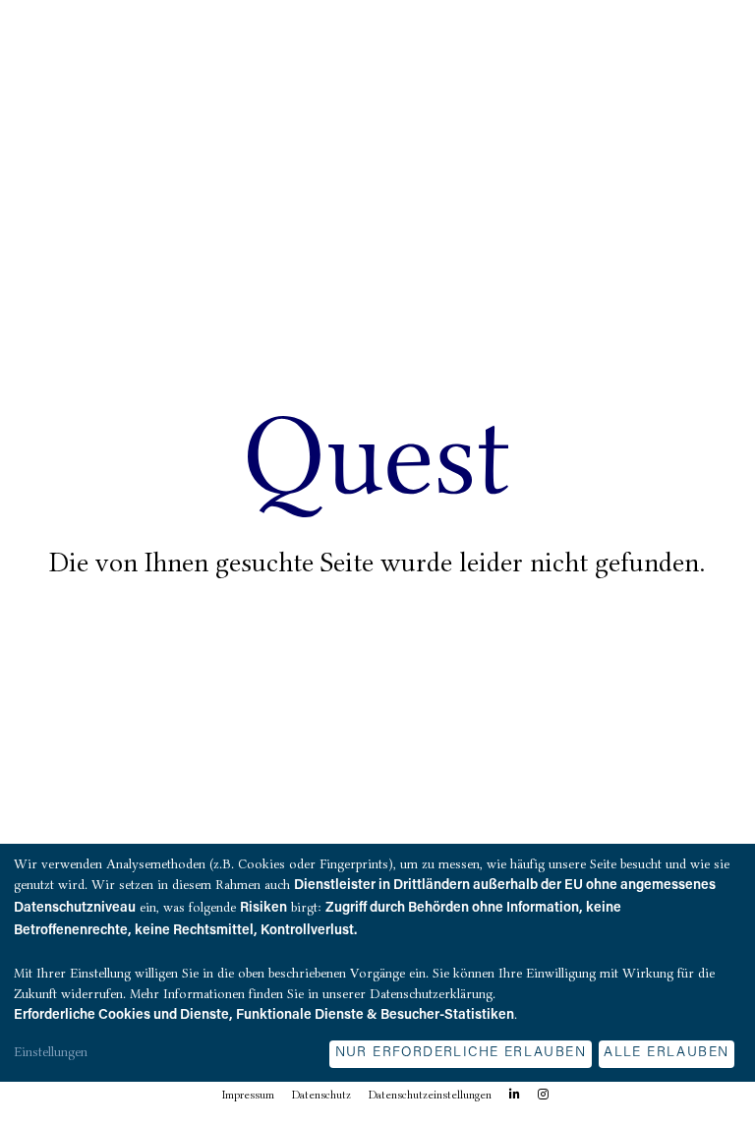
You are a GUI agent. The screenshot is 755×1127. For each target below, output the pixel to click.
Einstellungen (50, 1051)
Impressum (248, 1094)
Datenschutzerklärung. (432, 993)
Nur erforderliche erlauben (460, 1053)
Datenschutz (321, 1094)
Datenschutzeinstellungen (430, 1094)
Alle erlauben (666, 1053)
